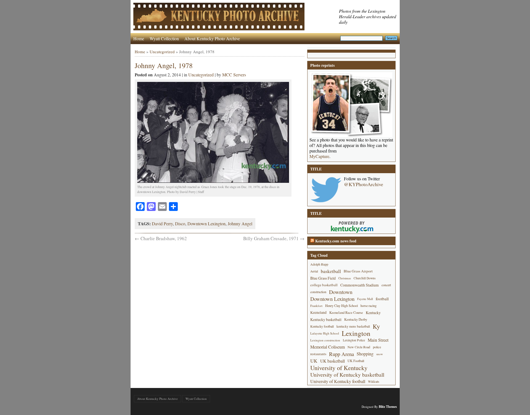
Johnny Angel (240, 223)
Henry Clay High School (341, 305)
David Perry (162, 223)
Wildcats (373, 381)
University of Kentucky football (337, 381)
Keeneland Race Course (346, 312)
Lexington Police (354, 340)
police (377, 347)
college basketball (324, 284)
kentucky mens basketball (353, 326)
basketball (331, 271)
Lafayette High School (324, 333)
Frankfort (316, 306)
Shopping (365, 354)
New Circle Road (359, 347)
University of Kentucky (338, 367)
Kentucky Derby (355, 319)
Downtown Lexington (206, 223)
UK (313, 361)
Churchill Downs (365, 278)
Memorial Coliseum (327, 347)
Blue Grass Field (323, 278)
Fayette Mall (365, 299)
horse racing (369, 305)
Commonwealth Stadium (359, 285)
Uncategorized (162, 51)
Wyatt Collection (164, 38)
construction (318, 292)
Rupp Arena (341, 353)
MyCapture (319, 156)
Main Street (378, 340)
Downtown (341, 291)
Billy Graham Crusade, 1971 (273, 238)
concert (386, 285)
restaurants (318, 353)
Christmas (344, 278)
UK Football (356, 360)
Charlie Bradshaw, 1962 (161, 238)
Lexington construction (325, 340)
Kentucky (373, 312)
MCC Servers (234, 74)
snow (379, 354)
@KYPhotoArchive (363, 184)
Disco (180, 223)
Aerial (314, 271)
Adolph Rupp (319, 264)
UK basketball (332, 361)
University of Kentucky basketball (347, 374)
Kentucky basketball (325, 319)
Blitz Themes (388, 406)
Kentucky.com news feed (335, 241)
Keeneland (318, 312)
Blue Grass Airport (358, 271)
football (382, 298)
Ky (376, 326)
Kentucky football (322, 326)
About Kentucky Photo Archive (212, 38)
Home (138, 38)
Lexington (356, 333)
